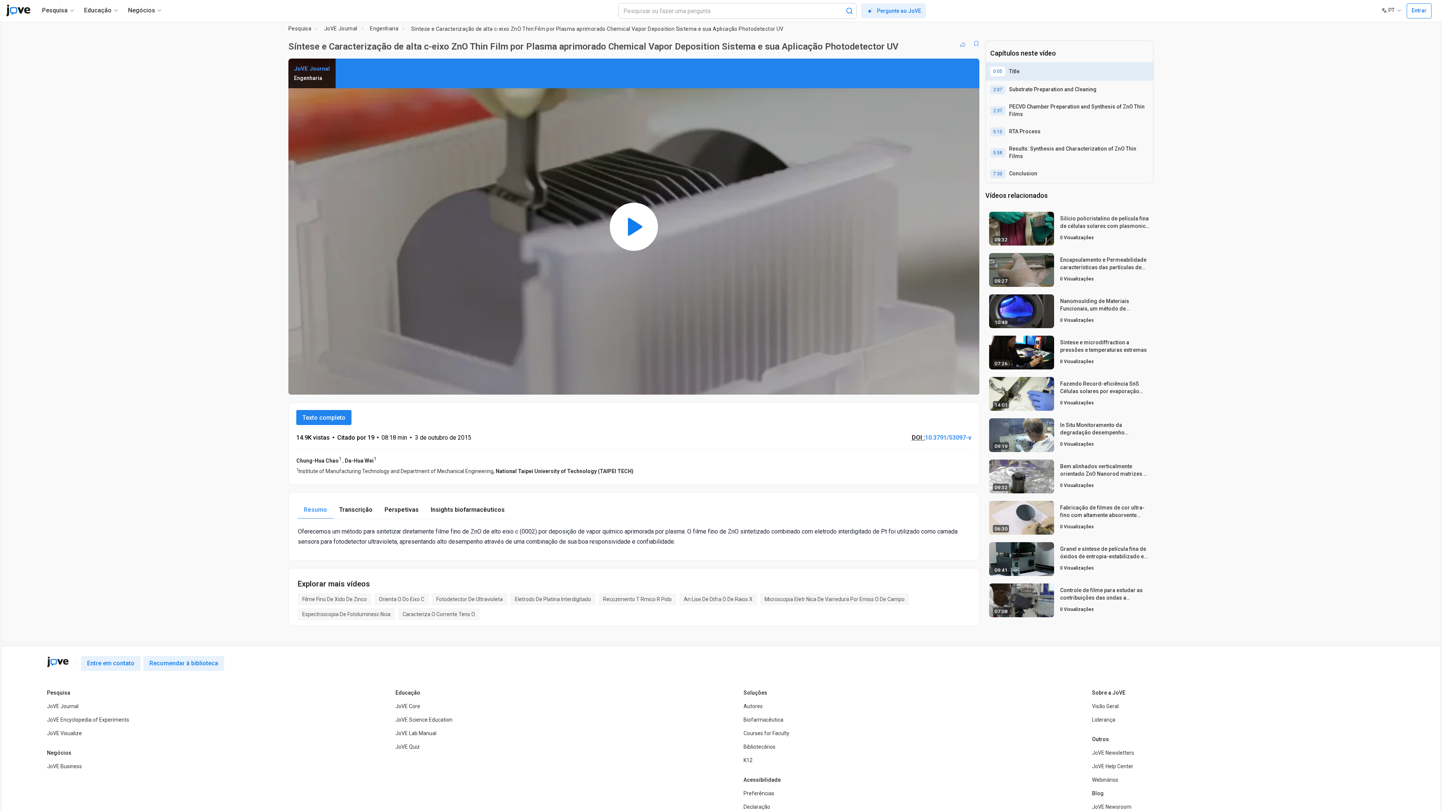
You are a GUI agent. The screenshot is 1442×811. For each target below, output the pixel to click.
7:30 (997, 173)
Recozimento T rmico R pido (637, 599)
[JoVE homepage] (58, 662)
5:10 (997, 131)
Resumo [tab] (315, 509)
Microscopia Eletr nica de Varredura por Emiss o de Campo (835, 599)
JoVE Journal (340, 29)
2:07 (997, 89)
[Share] (963, 44)
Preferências (759, 793)
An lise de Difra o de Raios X (718, 599)
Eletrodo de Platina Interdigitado (553, 599)
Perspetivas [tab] (402, 509)
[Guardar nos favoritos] (976, 44)
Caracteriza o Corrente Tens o (439, 614)
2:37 (997, 110)
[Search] (849, 11)
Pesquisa (299, 29)
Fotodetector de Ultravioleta (469, 599)
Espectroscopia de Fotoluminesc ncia (346, 614)
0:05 (997, 71)
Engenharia (384, 29)
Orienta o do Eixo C (401, 599)
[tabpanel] (634, 536)
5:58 (997, 152)
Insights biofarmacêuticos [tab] (468, 509)
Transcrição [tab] (356, 509)
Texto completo (323, 417)
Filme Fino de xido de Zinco (334, 599)
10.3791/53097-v (948, 437)
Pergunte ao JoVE (899, 11)
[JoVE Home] (18, 11)
